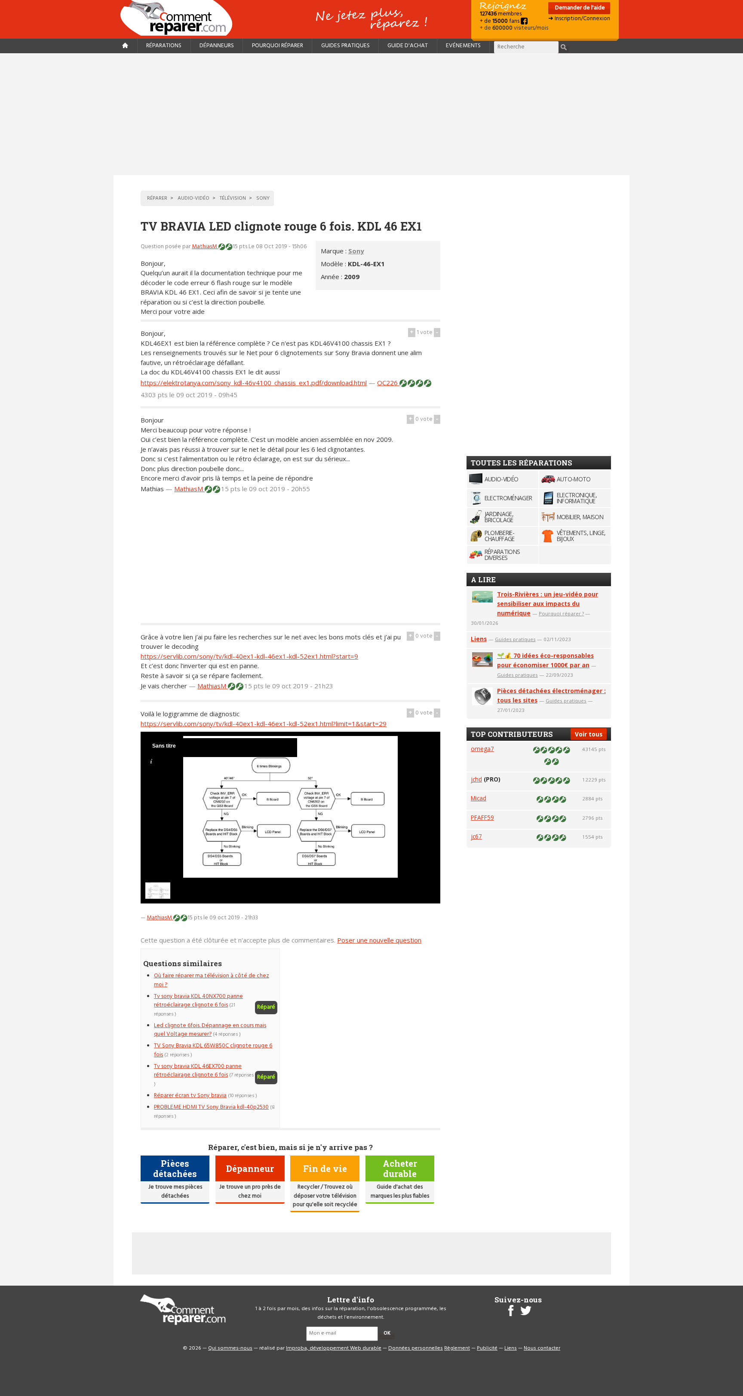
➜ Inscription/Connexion (579, 18)
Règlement (457, 1348)
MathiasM (205, 246)
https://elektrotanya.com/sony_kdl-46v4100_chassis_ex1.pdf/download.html (254, 382)
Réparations (163, 45)
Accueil (179, 18)
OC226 (388, 382)
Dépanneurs (217, 45)
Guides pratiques (345, 45)
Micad (478, 798)
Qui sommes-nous (230, 1348)
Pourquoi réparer (277, 45)
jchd (476, 779)
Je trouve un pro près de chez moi (250, 1191)
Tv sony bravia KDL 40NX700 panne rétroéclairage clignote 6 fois (198, 1001)
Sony (356, 250)
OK (387, 1333)
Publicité (487, 1348)
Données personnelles (415, 1348)
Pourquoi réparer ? (561, 613)
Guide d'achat (407, 45)
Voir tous (588, 734)
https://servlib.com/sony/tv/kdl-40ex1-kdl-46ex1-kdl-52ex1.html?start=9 (249, 656)
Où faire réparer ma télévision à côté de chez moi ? (211, 980)
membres (501, 13)
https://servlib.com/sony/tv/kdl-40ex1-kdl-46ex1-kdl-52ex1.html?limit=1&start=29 (264, 723)
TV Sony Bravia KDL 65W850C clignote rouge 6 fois (213, 1050)
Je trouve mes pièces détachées (175, 1191)
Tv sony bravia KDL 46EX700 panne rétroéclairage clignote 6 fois (198, 1071)
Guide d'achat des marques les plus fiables (400, 1191)
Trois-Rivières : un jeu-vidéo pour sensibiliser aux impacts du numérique (547, 603)
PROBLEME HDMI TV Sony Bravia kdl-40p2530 (211, 1107)
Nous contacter (542, 1348)
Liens (479, 639)
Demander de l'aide (579, 7)
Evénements (463, 45)
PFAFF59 (482, 817)
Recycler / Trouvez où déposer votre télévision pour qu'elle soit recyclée (325, 1196)
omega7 (482, 749)
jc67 (476, 836)
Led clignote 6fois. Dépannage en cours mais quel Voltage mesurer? (210, 1030)
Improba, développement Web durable (333, 1348)
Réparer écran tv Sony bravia (190, 1095)
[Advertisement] (371, 114)
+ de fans (500, 21)
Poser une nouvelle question (379, 940)
